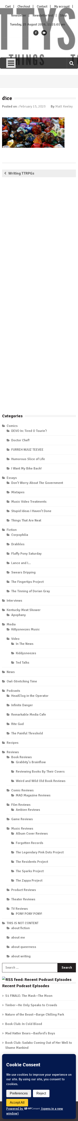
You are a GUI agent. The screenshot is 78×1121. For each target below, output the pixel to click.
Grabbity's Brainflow (31, 762)
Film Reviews (21, 805)
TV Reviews (19, 909)
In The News (24, 644)
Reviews (13, 752)
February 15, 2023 (32, 106)
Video (15, 639)
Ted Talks (22, 662)
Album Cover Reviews (32, 833)
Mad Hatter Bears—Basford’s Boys (30, 1033)
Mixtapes (18, 492)
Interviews (14, 600)
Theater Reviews (23, 899)
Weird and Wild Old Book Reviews (41, 781)
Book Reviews (21, 757)
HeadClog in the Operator (29, 696)
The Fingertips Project (27, 582)
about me (18, 937)
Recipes (13, 743)
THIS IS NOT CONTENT (22, 923)
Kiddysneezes (26, 653)
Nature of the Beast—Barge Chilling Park (34, 1014)
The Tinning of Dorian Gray (30, 591)
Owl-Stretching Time (22, 681)
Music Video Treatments (29, 502)
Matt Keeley (64, 106)
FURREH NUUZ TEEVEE (27, 450)
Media (11, 624)
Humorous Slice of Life (28, 459)
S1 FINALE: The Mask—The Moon (28, 996)
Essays (12, 478)
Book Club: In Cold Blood (23, 1024)
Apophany (18, 615)
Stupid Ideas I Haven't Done (31, 511)
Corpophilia (19, 535)
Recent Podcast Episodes (25, 985)
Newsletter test (43, 15)
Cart (8, 6)
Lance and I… (21, 563)
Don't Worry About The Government (37, 483)
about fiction (20, 928)
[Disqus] (39, 241)
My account (62, 6)
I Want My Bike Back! (26, 468)
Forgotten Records (29, 843)
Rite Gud (17, 724)
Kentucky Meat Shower (24, 610)
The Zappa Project (29, 880)
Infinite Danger (22, 705)
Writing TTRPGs (21, 173)
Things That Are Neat (26, 520)
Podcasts (13, 691)
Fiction (12, 530)
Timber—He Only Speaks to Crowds (31, 1005)
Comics (12, 426)
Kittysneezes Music (25, 629)
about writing (21, 956)
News (11, 672)
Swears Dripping (23, 572)
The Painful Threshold (27, 733)
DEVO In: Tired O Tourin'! (29, 431)
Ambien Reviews (28, 810)
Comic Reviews (22, 790)
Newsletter (18, 15)
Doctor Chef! (20, 440)
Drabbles (18, 544)
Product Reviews (23, 890)
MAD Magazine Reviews (33, 795)
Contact (42, 6)
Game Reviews (22, 819)
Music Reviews (22, 828)
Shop (63, 15)
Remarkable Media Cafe (28, 714)
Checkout (23, 6)
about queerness (23, 947)
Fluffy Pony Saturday (26, 554)
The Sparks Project (30, 871)
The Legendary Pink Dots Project (40, 852)
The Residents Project (32, 862)
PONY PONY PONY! (29, 914)
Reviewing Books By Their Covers (40, 771)
